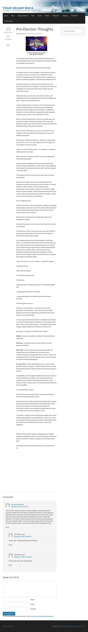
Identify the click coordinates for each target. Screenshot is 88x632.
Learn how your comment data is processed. (40, 616)
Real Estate (74, 15)
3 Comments (8, 39)
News (32, 15)
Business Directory (23, 15)
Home (6, 15)
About (12, 15)
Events (40, 15)
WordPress (78, 626)
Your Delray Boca (18, 8)
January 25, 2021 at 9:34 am (19, 506)
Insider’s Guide (8, 21)
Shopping (65, 15)
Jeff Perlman (31, 33)
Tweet (8, 45)
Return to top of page (8, 626)
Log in (83, 626)
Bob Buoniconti (16, 504)
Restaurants (56, 15)
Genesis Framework (68, 626)
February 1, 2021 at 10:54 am (23, 557)
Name (32, 600)
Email (32, 604)
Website (33, 609)
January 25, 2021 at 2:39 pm (22, 536)
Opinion (47, 15)
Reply (7, 527)
